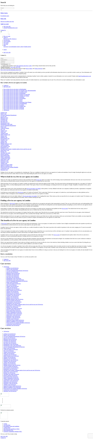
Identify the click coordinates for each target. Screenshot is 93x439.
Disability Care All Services (12, 295)
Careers (5, 423)
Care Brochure (6, 425)
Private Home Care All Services (13, 294)
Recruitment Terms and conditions (11, 426)
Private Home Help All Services (13, 311)
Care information (12, 46)
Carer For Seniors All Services (13, 300)
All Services (6, 110)
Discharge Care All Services (12, 325)
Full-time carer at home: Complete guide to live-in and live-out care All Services (24, 304)
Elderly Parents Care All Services (14, 290)
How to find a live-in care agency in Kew (13, 101)
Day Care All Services (11, 285)
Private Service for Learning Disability (9, 167)
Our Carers (6, 42)
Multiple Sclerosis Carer (6, 143)
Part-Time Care (4, 121)
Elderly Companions (5, 156)
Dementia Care (4, 119)
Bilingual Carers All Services (13, 273)
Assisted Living (4, 133)
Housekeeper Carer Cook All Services (15, 279)
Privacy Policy (29, 68)
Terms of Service (38, 68)
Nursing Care (4, 136)
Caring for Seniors (5, 128)
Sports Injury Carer (5, 159)
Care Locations (6, 41)
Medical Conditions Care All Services (15, 321)
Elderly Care (3, 113)
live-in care (38, 179)
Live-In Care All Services (12, 272)
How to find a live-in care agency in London (13, 104)
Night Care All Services (11, 287)
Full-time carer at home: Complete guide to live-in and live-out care (16, 149)
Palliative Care (4, 137)
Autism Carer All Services (12, 296)
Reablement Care (5, 147)
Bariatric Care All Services (12, 298)
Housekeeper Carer (5, 123)
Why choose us (12, 38)
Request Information (5, 67)
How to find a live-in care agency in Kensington (14, 98)
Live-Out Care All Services (12, 275)
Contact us (5, 85)
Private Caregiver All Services (13, 309)
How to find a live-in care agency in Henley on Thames (16, 95)
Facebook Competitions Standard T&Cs (12, 431)
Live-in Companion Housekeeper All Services (17, 281)
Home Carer (3, 126)
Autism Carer (4, 141)
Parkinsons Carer (4, 160)
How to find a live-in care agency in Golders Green (15, 91)
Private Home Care (5, 138)
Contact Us (3, 30)
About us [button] (5, 37)
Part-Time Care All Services (12, 277)
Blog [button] (4, 45)
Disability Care (4, 139)
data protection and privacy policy (24, 65)
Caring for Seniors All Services (13, 283)
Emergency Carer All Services (13, 317)
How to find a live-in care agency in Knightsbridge (15, 103)
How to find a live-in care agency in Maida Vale (14, 106)
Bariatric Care (4, 142)
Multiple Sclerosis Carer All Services (14, 299)
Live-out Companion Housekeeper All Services (17, 270)
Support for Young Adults (6, 164)
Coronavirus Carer (5, 168)
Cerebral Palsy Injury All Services (14, 313)
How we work (6, 36)
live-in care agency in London (34, 188)
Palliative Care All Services (12, 292)
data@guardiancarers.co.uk (84, 76)
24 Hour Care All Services (12, 268)
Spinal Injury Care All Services (13, 305)
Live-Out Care (4, 120)
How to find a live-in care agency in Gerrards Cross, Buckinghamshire (19, 90)
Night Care (3, 132)
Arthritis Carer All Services (12, 318)
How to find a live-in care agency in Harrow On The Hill (16, 94)
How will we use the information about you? (11, 69)
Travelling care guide (5, 153)
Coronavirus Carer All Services (13, 324)
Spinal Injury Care (5, 150)
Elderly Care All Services (12, 269)
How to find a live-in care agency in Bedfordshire (14, 89)
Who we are (6, 38)
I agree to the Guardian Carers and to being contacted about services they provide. (29, 65)
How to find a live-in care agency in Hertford (13, 97)
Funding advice (27, 46)
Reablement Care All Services (13, 303)
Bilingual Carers (4, 117)
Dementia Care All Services (12, 274)
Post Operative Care (5, 146)
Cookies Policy (6, 427)
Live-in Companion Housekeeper (8, 125)
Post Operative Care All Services (13, 301)
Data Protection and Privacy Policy (11, 429)
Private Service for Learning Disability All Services (18, 322)
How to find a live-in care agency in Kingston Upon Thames (17, 102)
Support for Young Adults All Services (15, 320)
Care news (5, 46)
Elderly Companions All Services (14, 312)
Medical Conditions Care (6, 166)
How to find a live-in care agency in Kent (13, 99)
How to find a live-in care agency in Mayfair (13, 107)
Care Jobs (5, 44)
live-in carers (65, 208)
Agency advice (20, 46)
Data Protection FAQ (8, 430)
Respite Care (3, 151)
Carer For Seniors (5, 145)
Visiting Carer (4, 130)
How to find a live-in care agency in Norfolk (13, 108)
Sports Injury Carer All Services (13, 315)
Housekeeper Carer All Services (13, 278)
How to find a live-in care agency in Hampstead (14, 93)
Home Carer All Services (12, 282)
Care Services (6, 40)
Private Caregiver (5, 154)
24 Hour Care (4, 112)
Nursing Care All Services (12, 291)
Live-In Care (3, 116)
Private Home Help (5, 155)
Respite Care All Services (12, 307)
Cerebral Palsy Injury (5, 158)
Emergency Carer (5, 162)
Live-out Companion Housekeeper (8, 115)
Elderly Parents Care (5, 134)
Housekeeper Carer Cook (6, 124)
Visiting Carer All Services (12, 286)
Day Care (3, 129)
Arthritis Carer (4, 163)
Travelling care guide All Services (14, 308)
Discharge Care (4, 169)
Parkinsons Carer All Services (13, 316)
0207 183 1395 (15, 67)
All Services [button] (6, 266)
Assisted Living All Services (12, 288)
